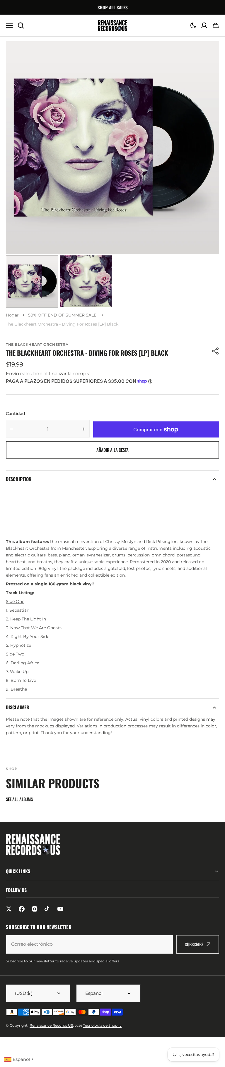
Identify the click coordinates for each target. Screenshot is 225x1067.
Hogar (12, 315)
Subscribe (194, 944)
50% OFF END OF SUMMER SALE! (63, 315)
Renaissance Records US (51, 1025)
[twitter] (8, 908)
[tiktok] (47, 908)
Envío (12, 373)
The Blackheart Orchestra (37, 344)
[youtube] (60, 908)
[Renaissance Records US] (112, 25)
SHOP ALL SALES (113, 7)
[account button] (204, 25)
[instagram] (34, 908)
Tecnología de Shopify (102, 1025)
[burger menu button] (9, 25)
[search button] (20, 25)
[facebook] (21, 908)
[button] (193, 25)
